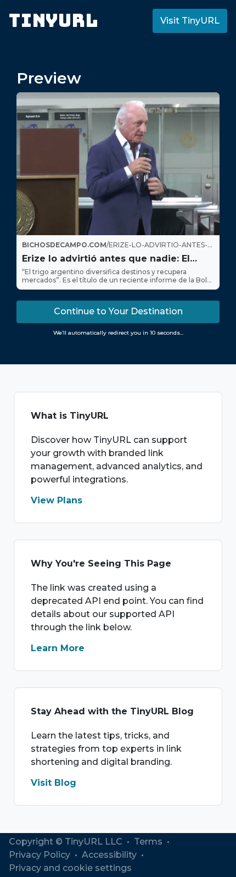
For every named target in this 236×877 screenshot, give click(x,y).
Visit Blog (53, 783)
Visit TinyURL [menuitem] (190, 20)
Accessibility (110, 855)
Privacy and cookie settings (70, 868)
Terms (149, 841)
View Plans (56, 500)
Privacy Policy (40, 855)
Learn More (58, 648)
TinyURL (53, 20)
